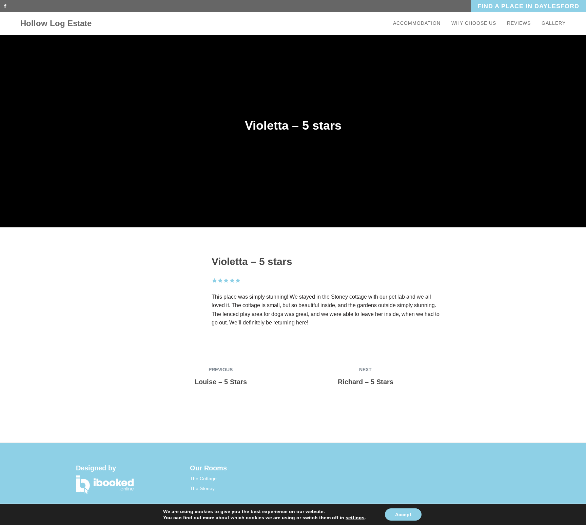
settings (355, 517)
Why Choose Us (473, 23)
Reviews (519, 23)
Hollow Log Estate (56, 23)
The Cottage (203, 478)
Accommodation (417, 23)
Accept (403, 514)
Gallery (554, 23)
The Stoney (202, 488)
